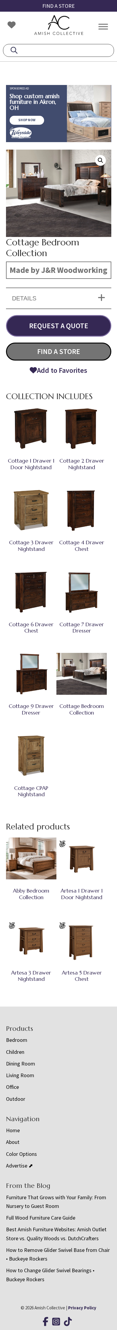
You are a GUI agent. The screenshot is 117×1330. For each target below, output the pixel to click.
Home (13, 1130)
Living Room (20, 1075)
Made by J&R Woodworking (58, 270)
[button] (100, 160)
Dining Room (20, 1063)
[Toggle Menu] (103, 26)
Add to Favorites (62, 370)
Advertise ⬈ (19, 1165)
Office (12, 1086)
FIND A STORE (58, 5)
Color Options (21, 1153)
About (13, 1142)
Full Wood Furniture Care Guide (40, 1217)
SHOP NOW (26, 120)
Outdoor (15, 1098)
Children (15, 1051)
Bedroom (16, 1039)
